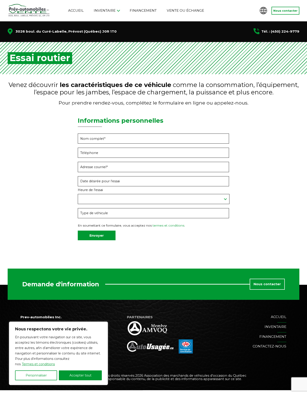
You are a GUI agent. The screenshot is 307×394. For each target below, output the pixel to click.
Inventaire (105, 10)
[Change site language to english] (263, 10)
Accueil (76, 10)
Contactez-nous (269, 346)
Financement (143, 10)
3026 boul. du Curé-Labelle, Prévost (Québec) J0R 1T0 (66, 31)
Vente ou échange (185, 10)
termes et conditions (168, 225)
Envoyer (96, 236)
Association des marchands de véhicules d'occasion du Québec (195, 376)
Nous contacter (285, 10)
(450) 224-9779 (285, 31)
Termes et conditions (38, 364)
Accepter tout (80, 375)
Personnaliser (36, 375)
